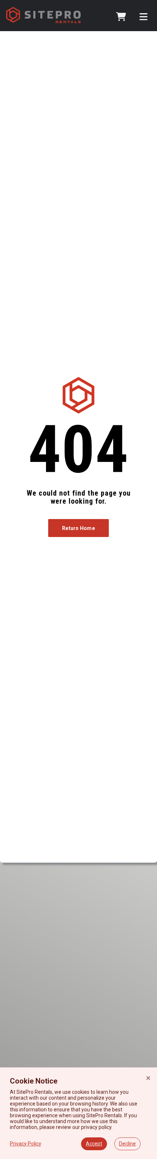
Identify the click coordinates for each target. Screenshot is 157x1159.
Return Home (78, 528)
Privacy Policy (25, 1144)
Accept (94, 1144)
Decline (127, 1144)
